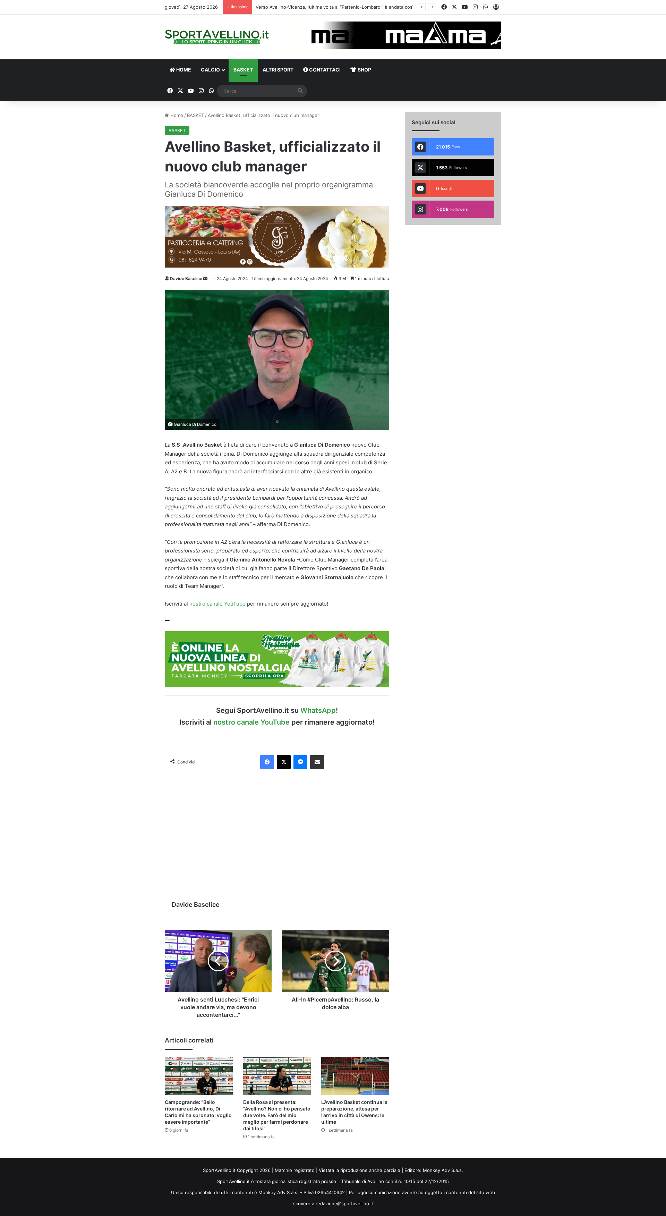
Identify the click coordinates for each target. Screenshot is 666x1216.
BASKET (243, 70)
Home (176, 115)
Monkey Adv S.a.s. (443, 1170)
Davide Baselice (186, 278)
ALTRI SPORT (278, 70)
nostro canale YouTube (217, 603)
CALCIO (210, 70)
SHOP (364, 70)
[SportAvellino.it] (217, 36)
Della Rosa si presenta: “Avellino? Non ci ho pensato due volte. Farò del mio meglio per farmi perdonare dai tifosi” (276, 1115)
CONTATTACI (324, 70)
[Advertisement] (277, 834)
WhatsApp (318, 710)
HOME (183, 70)
